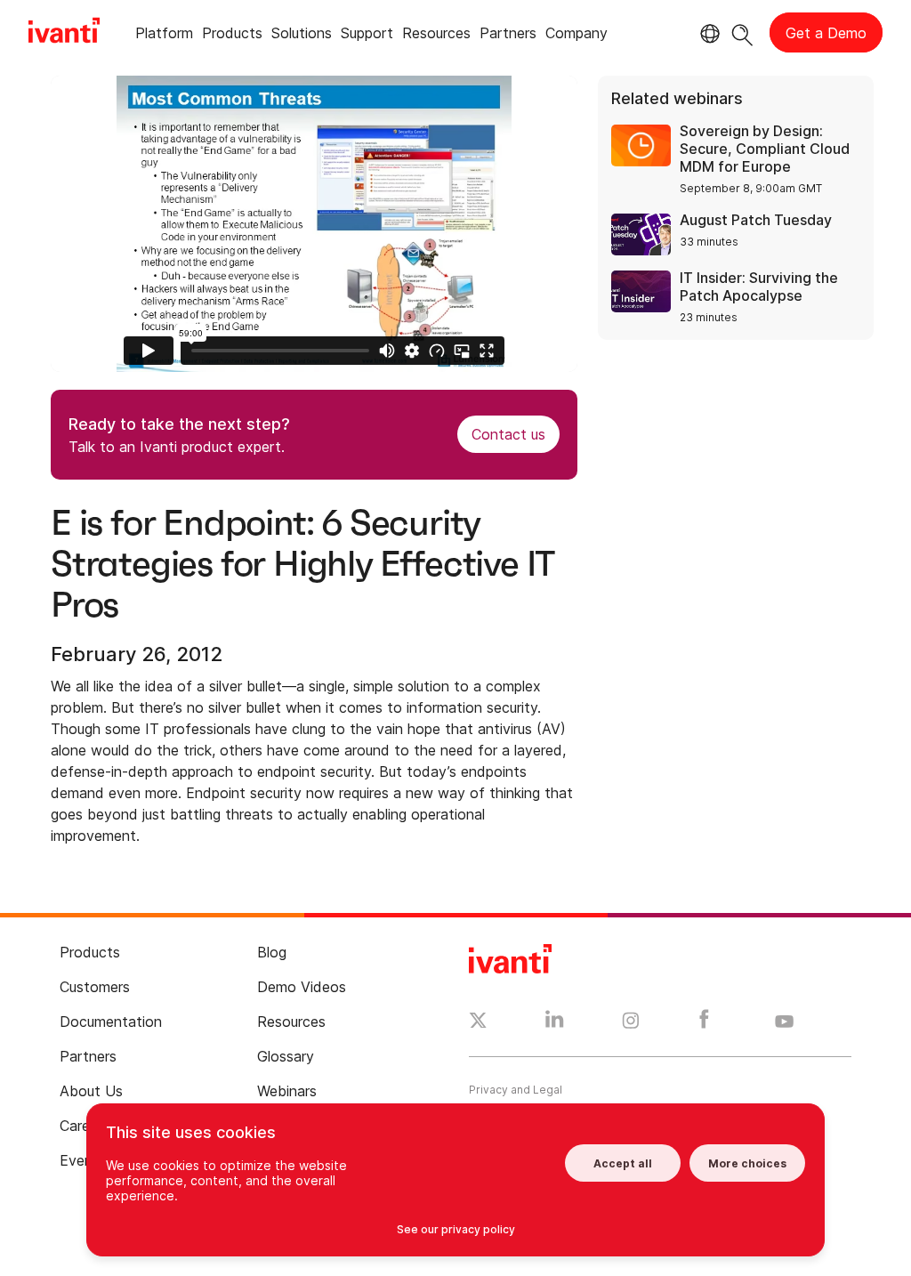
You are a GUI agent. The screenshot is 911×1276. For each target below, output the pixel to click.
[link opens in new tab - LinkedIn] (554, 1023)
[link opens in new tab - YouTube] (784, 1022)
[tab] (164, 36)
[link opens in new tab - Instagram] (631, 1023)
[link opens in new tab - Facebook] (704, 1023)
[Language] (707, 33)
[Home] (64, 32)
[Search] (742, 32)
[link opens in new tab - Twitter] (478, 1022)
